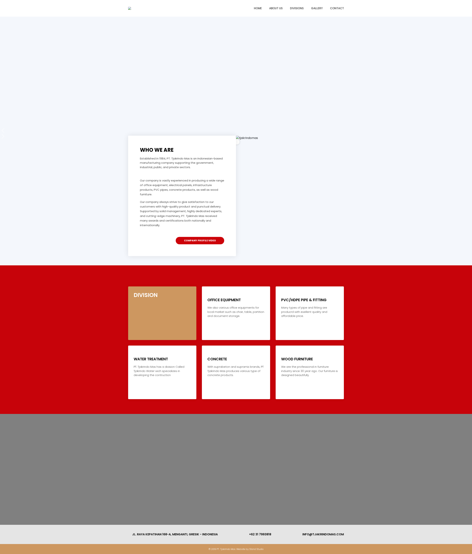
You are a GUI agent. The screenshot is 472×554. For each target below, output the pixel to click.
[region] (236, 81)
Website (241, 549)
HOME (258, 8)
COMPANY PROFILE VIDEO (200, 240)
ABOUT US (276, 8)
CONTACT (337, 8)
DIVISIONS (297, 8)
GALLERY (317, 8)
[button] (236, 130)
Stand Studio (256, 549)
